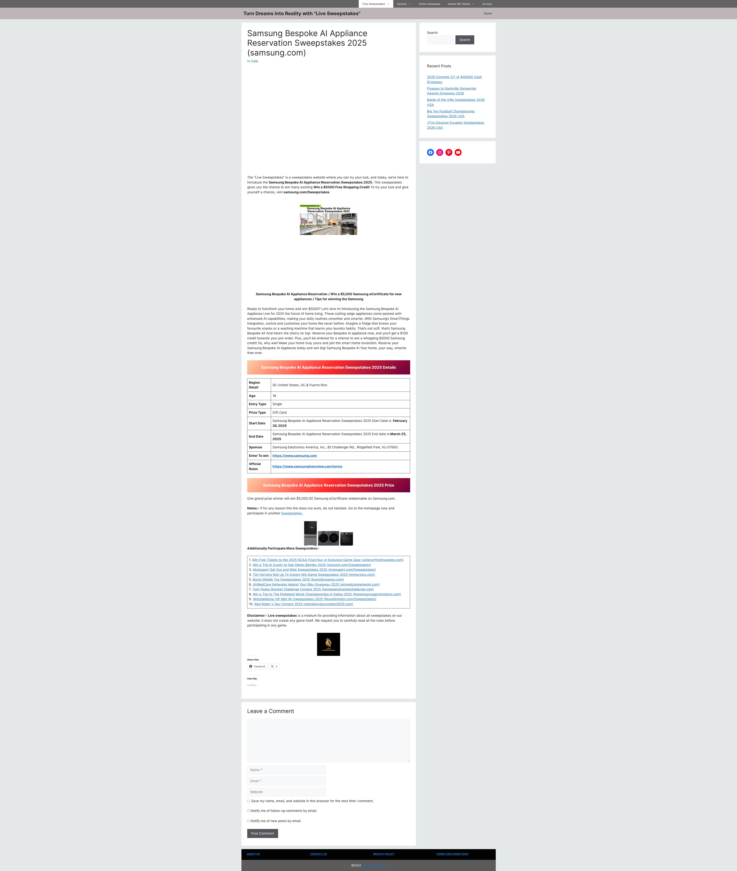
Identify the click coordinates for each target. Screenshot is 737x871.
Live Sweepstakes (374, 865)
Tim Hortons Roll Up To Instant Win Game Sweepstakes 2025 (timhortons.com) (314, 575)
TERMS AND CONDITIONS (452, 853)
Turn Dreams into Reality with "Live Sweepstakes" (301, 13)
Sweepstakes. (292, 513)
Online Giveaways (429, 3)
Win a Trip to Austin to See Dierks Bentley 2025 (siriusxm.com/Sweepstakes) (312, 565)
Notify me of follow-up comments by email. (284, 811)
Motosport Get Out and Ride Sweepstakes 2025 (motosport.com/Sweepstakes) (314, 570)
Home (488, 13)
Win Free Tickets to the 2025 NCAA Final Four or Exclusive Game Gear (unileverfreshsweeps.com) (328, 560)
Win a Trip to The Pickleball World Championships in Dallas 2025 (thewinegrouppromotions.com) (327, 594)
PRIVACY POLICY (383, 853)
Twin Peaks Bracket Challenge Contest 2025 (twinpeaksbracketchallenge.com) (313, 589)
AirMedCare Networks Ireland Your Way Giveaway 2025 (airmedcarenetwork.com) (316, 584)
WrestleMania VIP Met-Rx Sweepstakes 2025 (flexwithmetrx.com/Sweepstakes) (314, 599)
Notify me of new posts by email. (276, 821)
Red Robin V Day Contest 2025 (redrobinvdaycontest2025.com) (303, 604)
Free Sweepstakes (374, 3)
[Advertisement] (328, 91)
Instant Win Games (459, 3)
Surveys (487, 3)
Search (432, 33)
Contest (402, 3)
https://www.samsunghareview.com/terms (307, 466)
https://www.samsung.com (295, 456)
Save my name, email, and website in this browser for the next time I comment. (312, 801)
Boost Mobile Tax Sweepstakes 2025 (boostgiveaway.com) (298, 579)
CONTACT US (318, 853)
